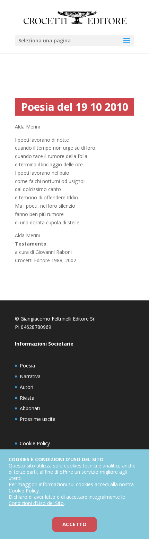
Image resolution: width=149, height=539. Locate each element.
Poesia (27, 365)
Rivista (27, 398)
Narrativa (30, 376)
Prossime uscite (37, 419)
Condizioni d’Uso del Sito (36, 503)
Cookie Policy (35, 443)
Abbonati (30, 408)
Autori (26, 387)
